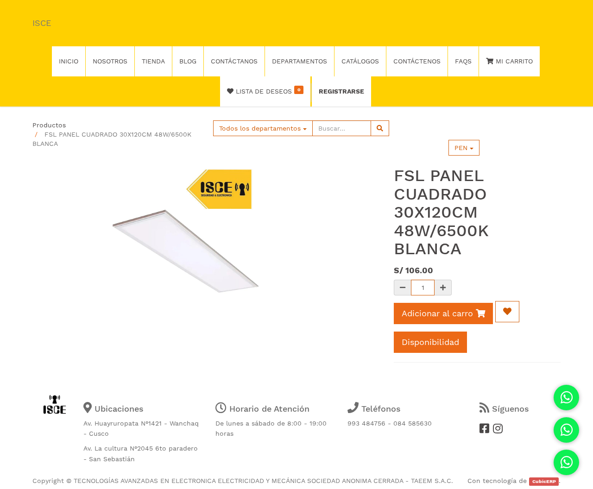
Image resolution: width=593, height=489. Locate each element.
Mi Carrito (513, 61)
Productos (49, 125)
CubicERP (544, 481)
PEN (462, 147)
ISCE (41, 23)
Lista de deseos (266, 91)
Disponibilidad (430, 342)
